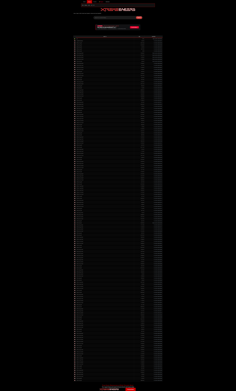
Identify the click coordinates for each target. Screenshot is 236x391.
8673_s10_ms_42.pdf (80, 374)
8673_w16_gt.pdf (79, 132)
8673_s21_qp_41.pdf (80, 239)
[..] (77, 38)
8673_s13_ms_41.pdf (80, 343)
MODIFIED (153, 36)
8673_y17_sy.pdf (79, 42)
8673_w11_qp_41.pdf (80, 190)
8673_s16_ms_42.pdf (80, 300)
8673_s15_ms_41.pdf (80, 314)
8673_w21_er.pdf (79, 79)
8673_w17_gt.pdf (79, 124)
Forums (94, 1)
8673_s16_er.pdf (79, 306)
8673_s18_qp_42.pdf (80, 269)
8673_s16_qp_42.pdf (80, 296)
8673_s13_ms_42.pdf (80, 341)
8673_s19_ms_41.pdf (80, 263)
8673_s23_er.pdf (79, 222)
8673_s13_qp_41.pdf (80, 337)
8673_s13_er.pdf (79, 347)
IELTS (89, 5)
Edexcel (86, 5)
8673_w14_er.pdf (79, 159)
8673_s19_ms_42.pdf (80, 261)
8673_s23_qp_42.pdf (80, 212)
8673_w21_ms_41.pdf (80, 75)
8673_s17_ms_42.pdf (80, 286)
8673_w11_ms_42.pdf (80, 192)
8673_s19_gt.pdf (79, 265)
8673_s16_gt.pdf (79, 304)
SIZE (139, 36)
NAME (104, 36)
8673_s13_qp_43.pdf (80, 333)
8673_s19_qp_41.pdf (80, 259)
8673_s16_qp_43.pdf (80, 294)
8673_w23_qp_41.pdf (80, 55)
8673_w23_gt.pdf (79, 61)
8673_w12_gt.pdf (79, 181)
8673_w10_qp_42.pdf (80, 200)
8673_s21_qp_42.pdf (80, 237)
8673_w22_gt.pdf (79, 71)
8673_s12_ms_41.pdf (80, 353)
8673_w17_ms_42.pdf (80, 120)
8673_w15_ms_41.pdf (80, 143)
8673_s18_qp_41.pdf (80, 271)
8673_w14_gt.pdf (79, 157)
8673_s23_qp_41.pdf (80, 214)
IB (93, 5)
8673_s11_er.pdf (79, 368)
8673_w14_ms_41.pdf (80, 155)
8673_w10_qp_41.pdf (80, 202)
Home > (75, 13)
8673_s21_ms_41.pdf (80, 243)
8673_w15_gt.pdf (79, 145)
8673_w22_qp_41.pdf (80, 65)
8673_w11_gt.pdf (79, 196)
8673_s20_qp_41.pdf (80, 251)
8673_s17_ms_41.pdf (80, 288)
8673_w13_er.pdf (79, 171)
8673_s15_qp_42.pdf (80, 308)
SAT (91, 5)
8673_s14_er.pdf (79, 331)
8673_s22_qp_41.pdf (80, 226)
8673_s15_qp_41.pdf (80, 310)
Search (139, 17)
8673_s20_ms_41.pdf (80, 255)
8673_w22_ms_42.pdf (80, 67)
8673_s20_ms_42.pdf (80, 253)
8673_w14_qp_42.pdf (80, 149)
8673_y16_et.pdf (79, 46)
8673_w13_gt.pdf (79, 169)
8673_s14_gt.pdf (79, 329)
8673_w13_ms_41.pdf (80, 167)
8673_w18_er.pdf (79, 112)
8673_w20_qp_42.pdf (80, 81)
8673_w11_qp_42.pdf (80, 188)
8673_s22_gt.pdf (79, 233)
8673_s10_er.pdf (79, 380)
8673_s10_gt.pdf (79, 378)
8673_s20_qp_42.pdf (80, 249)
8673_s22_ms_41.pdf (80, 231)
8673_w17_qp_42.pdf (80, 116)
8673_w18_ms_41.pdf (80, 108)
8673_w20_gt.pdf (79, 85)
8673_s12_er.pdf (79, 355)
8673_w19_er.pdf (79, 100)
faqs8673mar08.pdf (80, 40)
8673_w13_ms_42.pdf (80, 165)
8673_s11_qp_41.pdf (80, 359)
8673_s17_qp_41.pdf (80, 284)
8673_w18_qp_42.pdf (80, 102)
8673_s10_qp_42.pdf (80, 370)
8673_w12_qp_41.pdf (80, 175)
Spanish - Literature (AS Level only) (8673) (94, 13)
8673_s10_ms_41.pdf (80, 376)
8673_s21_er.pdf (79, 247)
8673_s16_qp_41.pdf (80, 298)
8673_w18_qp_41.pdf (80, 104)
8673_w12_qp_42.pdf (80, 173)
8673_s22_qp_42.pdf (80, 224)
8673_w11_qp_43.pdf (80, 186)
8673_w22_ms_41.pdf (80, 69)
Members (108, 1)
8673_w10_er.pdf (79, 210)
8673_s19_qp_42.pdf (80, 257)
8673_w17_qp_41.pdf (80, 118)
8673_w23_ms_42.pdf (80, 57)
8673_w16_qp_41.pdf (80, 128)
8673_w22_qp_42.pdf (80, 63)
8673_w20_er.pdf (79, 87)
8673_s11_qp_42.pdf (80, 357)
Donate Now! (130, 389)
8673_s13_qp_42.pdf (80, 335)
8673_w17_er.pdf (79, 126)
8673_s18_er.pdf (79, 280)
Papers (89, 1)
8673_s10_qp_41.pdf (80, 372)
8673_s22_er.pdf (79, 235)
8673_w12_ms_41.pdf (80, 179)
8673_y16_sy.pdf (79, 44)
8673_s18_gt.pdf (79, 278)
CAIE (83, 5)
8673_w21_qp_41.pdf (80, 73)
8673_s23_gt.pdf (79, 220)
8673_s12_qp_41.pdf (80, 349)
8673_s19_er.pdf (79, 267)
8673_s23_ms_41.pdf (80, 218)
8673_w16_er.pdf (79, 134)
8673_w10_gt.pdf (79, 208)
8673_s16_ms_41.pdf (80, 302)
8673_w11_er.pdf (79, 198)
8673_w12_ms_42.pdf (80, 177)
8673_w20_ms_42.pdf (80, 83)
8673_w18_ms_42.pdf (80, 106)
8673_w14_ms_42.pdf (80, 153)
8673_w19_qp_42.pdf (80, 89)
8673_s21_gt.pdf (79, 245)
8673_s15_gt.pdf (79, 316)
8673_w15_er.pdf (79, 147)
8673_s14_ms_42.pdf (80, 325)
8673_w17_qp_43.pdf (80, 114)
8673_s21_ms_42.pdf (80, 241)
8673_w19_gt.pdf (79, 98)
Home (84, 1)
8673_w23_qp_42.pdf (80, 53)
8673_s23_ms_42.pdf (80, 216)
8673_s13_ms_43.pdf (80, 339)
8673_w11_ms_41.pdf (80, 194)
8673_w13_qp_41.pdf (80, 163)
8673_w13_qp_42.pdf (80, 161)
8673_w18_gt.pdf (79, 110)
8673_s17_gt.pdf (79, 290)
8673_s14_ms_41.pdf (80, 327)
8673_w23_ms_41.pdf (80, 59)
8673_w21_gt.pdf (79, 77)
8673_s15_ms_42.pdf (80, 312)
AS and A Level (84, 13)
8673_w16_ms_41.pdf (80, 130)
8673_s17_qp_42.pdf (80, 282)
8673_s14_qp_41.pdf (80, 323)
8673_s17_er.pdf (79, 292)
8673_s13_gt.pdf (79, 345)
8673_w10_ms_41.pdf (80, 206)
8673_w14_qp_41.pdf (80, 151)
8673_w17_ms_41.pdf (80, 122)
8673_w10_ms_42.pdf (80, 204)
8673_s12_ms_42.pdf (80, 351)
